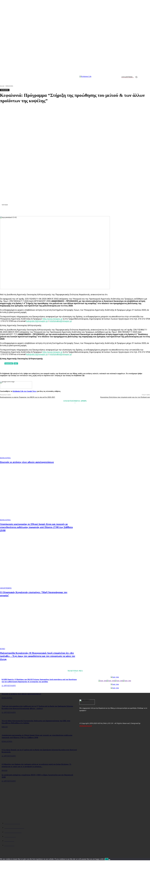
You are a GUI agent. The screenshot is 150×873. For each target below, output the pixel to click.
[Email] (75, 211)
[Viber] (106, 211)
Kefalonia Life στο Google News (24, 391)
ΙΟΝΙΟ (2, 649)
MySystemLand (85, 726)
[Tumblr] (90, 211)
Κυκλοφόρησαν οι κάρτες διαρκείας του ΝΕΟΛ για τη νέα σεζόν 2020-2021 (27, 397)
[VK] (98, 211)
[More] (114, 211)
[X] (43, 211)
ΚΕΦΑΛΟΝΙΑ (5, 458)
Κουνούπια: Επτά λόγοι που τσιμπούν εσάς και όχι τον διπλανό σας (125, 397)
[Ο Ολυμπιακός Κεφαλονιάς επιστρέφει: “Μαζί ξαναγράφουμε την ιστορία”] (38, 562)
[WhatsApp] (59, 211)
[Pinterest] (51, 211)
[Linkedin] (67, 211)
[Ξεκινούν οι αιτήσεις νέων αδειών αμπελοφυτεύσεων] (38, 432)
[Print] (83, 211)
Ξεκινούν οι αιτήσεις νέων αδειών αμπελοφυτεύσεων (27, 462)
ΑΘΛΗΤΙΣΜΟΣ (6, 588)
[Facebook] (35, 211)
